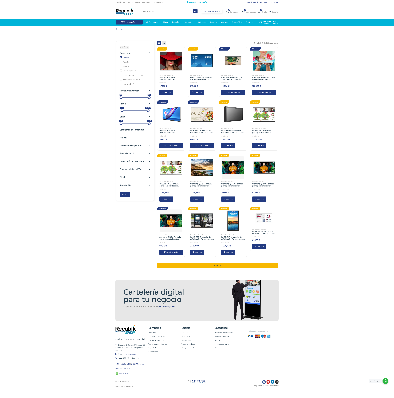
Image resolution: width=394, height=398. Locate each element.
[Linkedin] (272, 382)
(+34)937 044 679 (122, 369)
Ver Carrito (186, 336)
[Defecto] (121, 57)
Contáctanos (153, 352)
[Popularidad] (121, 62)
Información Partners (210, 11)
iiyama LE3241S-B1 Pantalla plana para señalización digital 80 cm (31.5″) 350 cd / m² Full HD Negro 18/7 (201, 80)
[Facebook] (264, 382)
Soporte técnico (154, 348)
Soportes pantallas (222, 344)
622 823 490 (124, 373)
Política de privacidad (156, 340)
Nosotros (130, 2)
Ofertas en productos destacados (197, 2)
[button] (233, 92)
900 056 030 (269, 22)
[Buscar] (195, 11)
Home (120, 29)
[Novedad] (121, 66)
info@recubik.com (130, 354)
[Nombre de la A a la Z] (121, 79)
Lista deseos (146, 2)
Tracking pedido (157, 2)
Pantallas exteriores (227, 128)
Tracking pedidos (188, 344)
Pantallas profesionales (166, 75)
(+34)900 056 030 (122, 364)
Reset (124, 194)
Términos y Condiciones (157, 344)
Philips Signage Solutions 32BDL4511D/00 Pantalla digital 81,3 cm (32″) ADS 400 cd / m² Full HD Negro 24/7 (233, 80)
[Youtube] (268, 382)
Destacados (153, 22)
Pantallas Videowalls (222, 336)
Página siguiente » (217, 264)
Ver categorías (129, 22)
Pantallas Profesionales (224, 333)
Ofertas (217, 348)
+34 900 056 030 (272, 2)
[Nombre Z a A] (121, 84)
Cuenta (137, 2)
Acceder (185, 333)
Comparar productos (190, 348)
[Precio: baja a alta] (121, 70)
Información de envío (156, 336)
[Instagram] (277, 382)
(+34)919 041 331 (137, 364)
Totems (217, 340)
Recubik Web (120, 2)
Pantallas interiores (196, 75)
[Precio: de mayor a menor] (121, 75)
